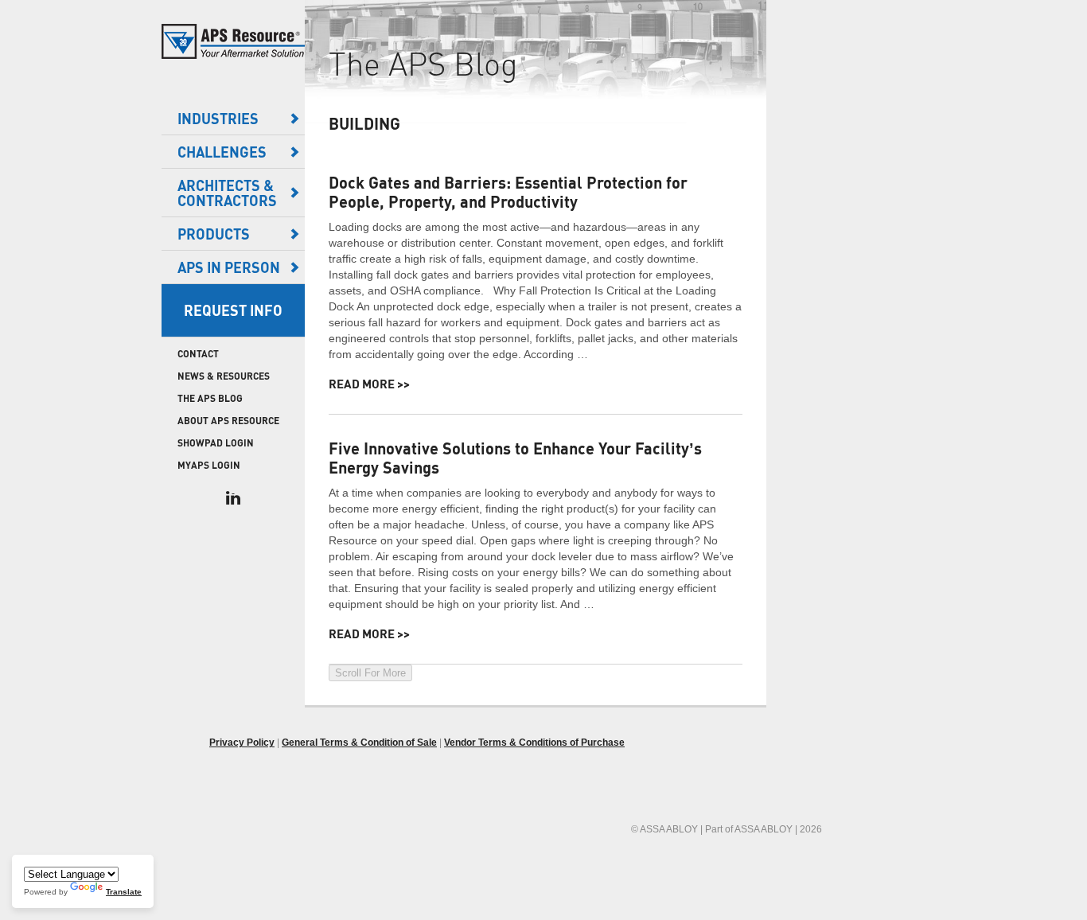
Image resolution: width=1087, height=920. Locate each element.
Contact (198, 354)
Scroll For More (370, 673)
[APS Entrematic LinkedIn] (233, 498)
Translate (124, 891)
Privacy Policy (242, 742)
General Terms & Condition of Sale (359, 742)
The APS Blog (210, 398)
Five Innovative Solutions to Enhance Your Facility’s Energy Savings (515, 458)
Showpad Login (215, 443)
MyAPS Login (208, 465)
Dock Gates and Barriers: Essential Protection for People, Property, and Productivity (508, 192)
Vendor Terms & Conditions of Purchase (534, 742)
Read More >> (369, 384)
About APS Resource (228, 421)
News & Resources (223, 376)
